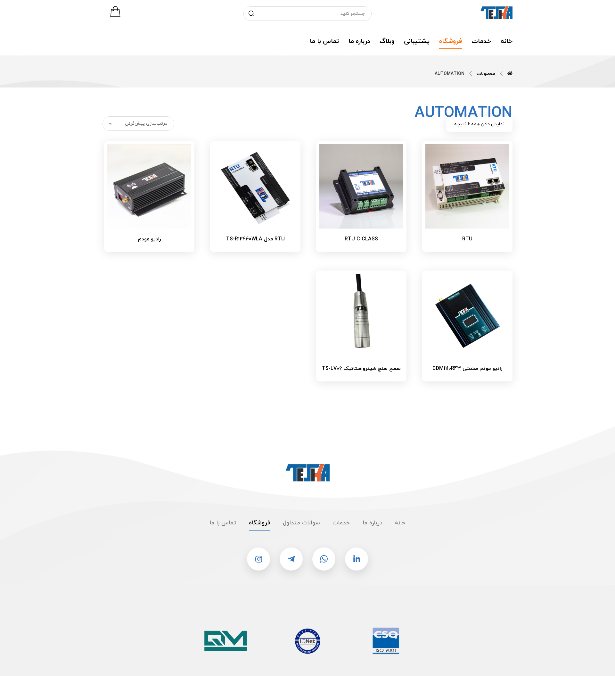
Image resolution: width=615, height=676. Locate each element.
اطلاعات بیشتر (463, 253)
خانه (400, 523)
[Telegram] (291, 559)
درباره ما (372, 523)
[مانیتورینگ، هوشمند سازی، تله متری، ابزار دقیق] (496, 12)
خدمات (341, 523)
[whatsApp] (323, 559)
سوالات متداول (301, 523)
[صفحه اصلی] (509, 74)
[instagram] (258, 559)
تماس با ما (222, 523)
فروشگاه (259, 523)
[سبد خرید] (115, 10)
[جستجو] (251, 13)
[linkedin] (356, 559)
